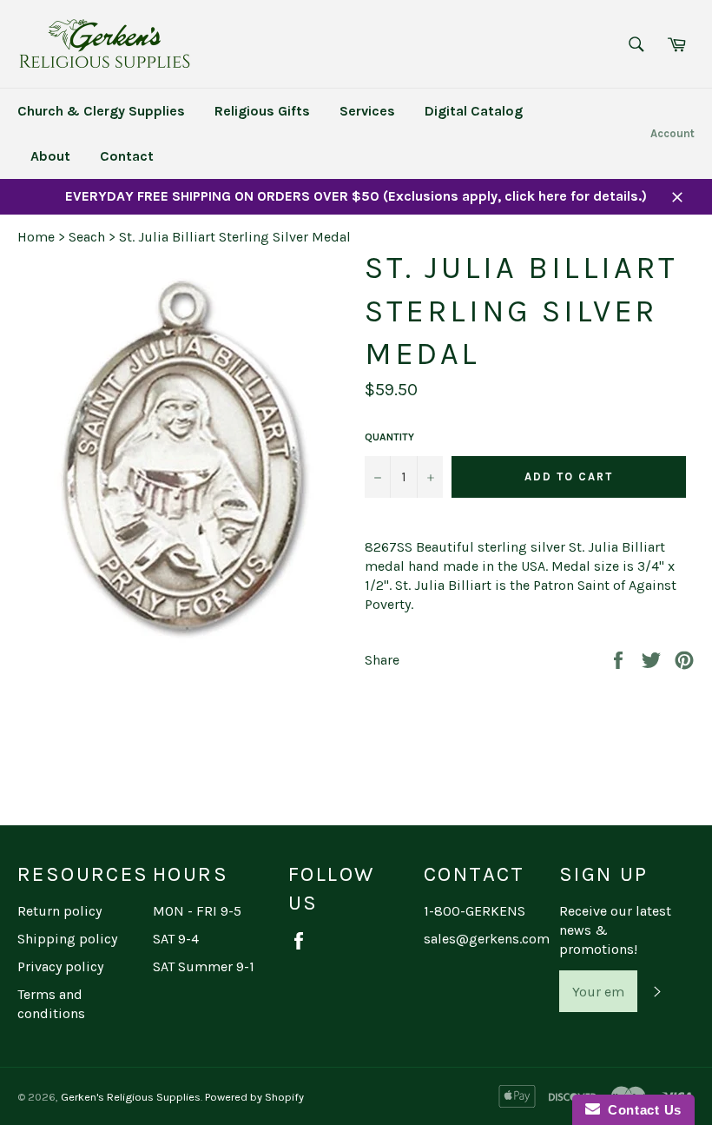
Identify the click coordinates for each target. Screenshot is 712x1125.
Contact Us (641, 1109)
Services (367, 111)
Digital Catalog (474, 111)
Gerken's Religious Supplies (131, 1096)
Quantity (389, 437)
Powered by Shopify (254, 1096)
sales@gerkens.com (487, 938)
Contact (127, 156)
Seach (87, 236)
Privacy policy (60, 966)
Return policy (59, 911)
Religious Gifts (262, 111)
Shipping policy (67, 938)
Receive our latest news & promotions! (615, 930)
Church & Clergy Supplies (101, 111)
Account (672, 133)
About (50, 156)
